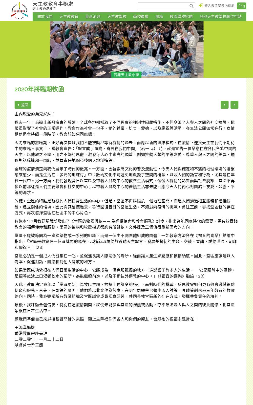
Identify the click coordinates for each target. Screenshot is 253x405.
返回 (24, 105)
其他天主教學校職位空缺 (221, 16)
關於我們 (45, 16)
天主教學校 (117, 16)
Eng (241, 6)
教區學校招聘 (181, 16)
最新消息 (93, 16)
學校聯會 (140, 16)
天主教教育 (69, 16)
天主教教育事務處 (53, 5)
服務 (159, 16)
